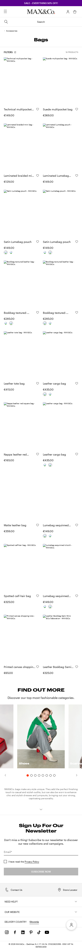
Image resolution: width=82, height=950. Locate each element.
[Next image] (33, 80)
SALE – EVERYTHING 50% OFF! (41, 3)
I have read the (23, 861)
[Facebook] (15, 932)
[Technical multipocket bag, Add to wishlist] (37, 109)
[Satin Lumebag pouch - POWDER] (11, 252)
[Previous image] (10, 80)
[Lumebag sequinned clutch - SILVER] (45, 536)
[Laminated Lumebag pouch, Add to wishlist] (76, 175)
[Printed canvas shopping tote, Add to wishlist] (37, 666)
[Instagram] (7, 932)
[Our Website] (75, 911)
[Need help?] (75, 901)
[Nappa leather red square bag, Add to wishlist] (37, 454)
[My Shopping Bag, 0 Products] (75, 12)
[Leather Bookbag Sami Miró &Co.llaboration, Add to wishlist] (76, 666)
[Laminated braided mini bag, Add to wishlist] (37, 175)
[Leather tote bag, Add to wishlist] (37, 383)
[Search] (11, 12)
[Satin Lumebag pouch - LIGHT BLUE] (5, 252)
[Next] (78, 775)
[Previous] (3, 775)
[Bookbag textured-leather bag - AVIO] (5, 323)
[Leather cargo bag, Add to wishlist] (76, 383)
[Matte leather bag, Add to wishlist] (37, 525)
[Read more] (41, 809)
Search (41, 21)
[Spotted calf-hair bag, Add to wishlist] (37, 595)
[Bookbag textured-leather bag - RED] (11, 323)
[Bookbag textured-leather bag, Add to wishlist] (37, 312)
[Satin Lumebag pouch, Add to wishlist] (37, 241)
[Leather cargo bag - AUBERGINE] (45, 394)
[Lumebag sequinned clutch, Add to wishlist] (76, 525)
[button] (68, 12)
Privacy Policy (32, 861)
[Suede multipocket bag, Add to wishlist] (76, 109)
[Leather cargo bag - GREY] (50, 394)
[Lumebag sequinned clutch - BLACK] (50, 536)
